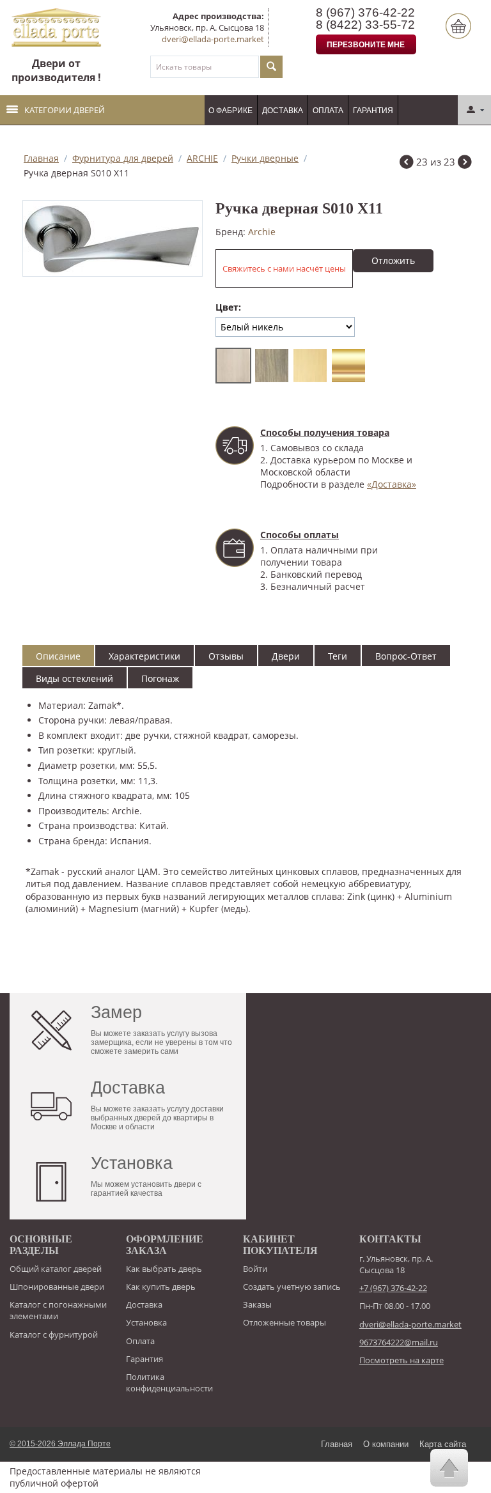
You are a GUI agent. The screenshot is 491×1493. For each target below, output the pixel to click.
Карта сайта (442, 1444)
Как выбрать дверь (164, 1268)
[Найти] (271, 67)
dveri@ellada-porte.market (213, 39)
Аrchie (262, 232)
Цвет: (228, 307)
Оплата (328, 110)
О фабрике (230, 110)
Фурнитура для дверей (122, 158)
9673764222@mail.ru (398, 1342)
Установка (146, 1322)
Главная (41, 158)
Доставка (282, 110)
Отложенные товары (284, 1322)
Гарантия (373, 110)
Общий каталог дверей (56, 1268)
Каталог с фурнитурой (54, 1334)
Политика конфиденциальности (169, 1382)
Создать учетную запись (292, 1286)
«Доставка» (391, 484)
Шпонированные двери (57, 1286)
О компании (386, 1444)
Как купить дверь (161, 1286)
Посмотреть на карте (401, 1360)
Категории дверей (64, 110)
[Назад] (407, 163)
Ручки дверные (265, 158)
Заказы (257, 1304)
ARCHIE (202, 158)
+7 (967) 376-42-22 (393, 1288)
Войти (255, 1268)
